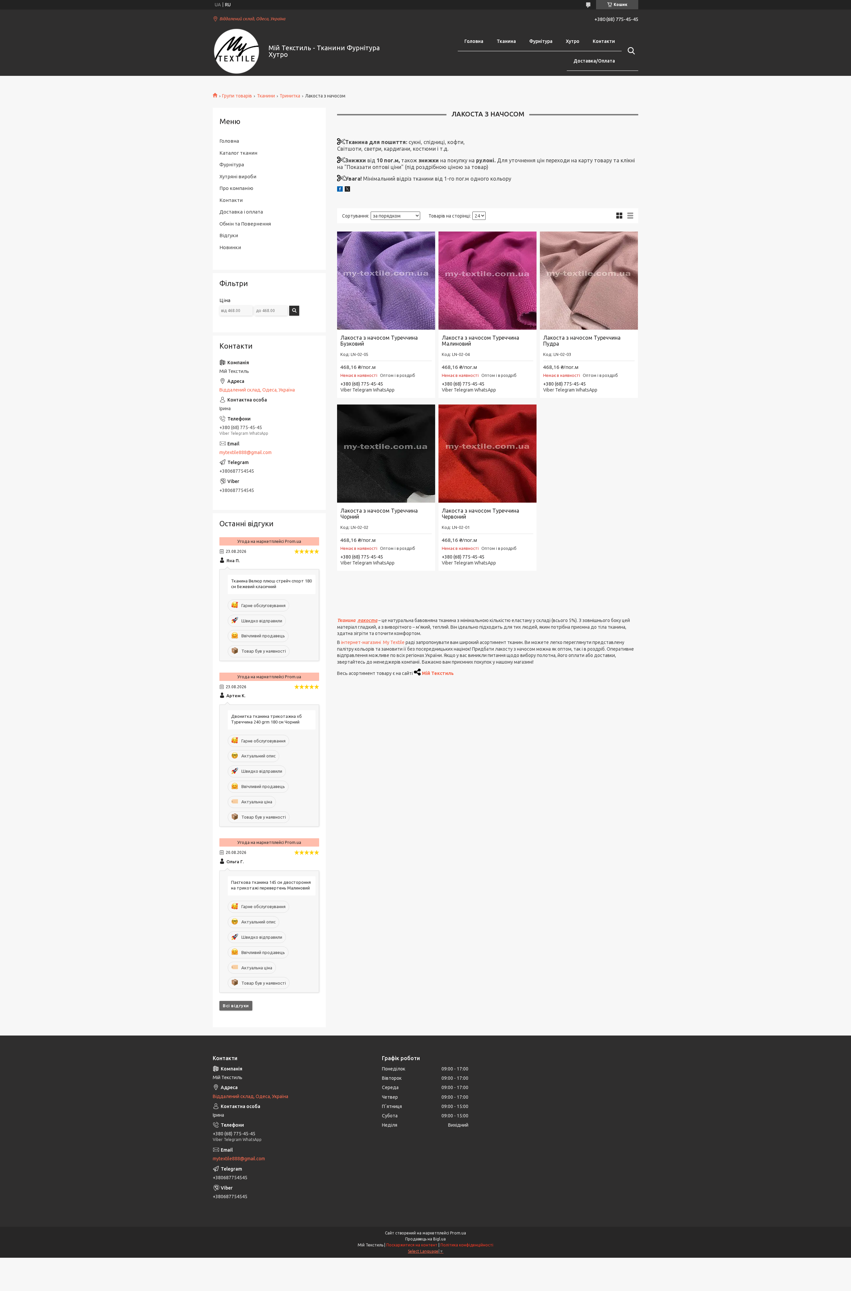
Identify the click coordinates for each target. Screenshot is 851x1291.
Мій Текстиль (438, 673)
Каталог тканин (238, 153)
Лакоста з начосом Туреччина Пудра (582, 341)
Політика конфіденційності (466, 1245)
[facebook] (340, 190)
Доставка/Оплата (594, 61)
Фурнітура (540, 41)
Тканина (506, 41)
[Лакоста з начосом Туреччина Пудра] (589, 281)
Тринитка (290, 95)
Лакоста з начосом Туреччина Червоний (480, 514)
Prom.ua (458, 1233)
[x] (347, 190)
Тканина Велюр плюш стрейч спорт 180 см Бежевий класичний (271, 583)
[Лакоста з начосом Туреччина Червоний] (487, 453)
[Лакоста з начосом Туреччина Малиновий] (487, 281)
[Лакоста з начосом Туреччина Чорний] (386, 453)
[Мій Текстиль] (236, 51)
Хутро (572, 41)
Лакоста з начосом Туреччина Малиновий (480, 341)
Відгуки (228, 235)
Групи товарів (237, 95)
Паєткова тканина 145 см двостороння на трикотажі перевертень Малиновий (271, 885)
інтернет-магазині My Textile (373, 642)
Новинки (230, 247)
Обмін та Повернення (245, 224)
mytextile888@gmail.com (245, 452)
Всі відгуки (236, 1005)
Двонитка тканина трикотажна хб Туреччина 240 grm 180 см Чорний (266, 719)
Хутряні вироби (237, 176)
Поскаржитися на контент (411, 1245)
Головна (473, 41)
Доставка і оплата (241, 212)
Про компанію (236, 188)
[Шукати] (630, 51)
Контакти (604, 41)
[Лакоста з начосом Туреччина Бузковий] (386, 281)
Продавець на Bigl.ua (425, 1239)
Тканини (266, 95)
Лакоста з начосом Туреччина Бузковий (379, 341)
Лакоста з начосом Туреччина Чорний (379, 514)
